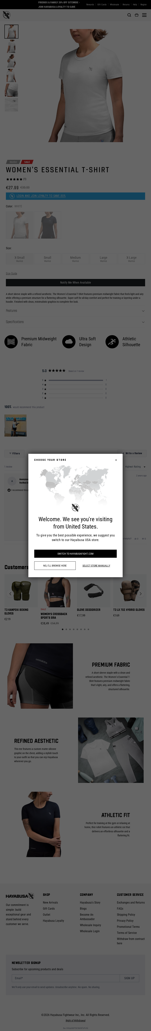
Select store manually (96, 565)
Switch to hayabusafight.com (75, 553)
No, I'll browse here (55, 565)
